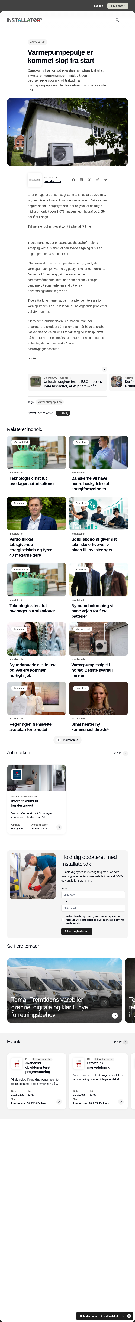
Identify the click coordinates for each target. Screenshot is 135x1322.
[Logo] (24, 20)
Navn (64, 888)
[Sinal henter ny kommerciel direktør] (98, 707)
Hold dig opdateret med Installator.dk (102, 1316)
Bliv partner (117, 5)
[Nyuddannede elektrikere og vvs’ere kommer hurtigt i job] (36, 650)
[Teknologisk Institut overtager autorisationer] (36, 461)
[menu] (126, 20)
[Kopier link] (105, 180)
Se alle (117, 753)
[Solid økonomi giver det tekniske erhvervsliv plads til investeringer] (98, 525)
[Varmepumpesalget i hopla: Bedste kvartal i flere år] (98, 650)
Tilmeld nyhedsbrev (76, 931)
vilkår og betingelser (82, 919)
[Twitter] (89, 180)
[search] (117, 20)
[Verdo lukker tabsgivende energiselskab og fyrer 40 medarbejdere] (36, 527)
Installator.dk (52, 181)
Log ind (98, 5)
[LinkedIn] (81, 180)
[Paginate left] (10, 799)
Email (64, 901)
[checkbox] (62, 919)
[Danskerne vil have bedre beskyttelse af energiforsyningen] (98, 464)
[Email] (97, 180)
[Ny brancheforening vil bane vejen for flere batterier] (98, 591)
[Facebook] (74, 180)
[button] (104, 369)
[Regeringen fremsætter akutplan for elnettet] (36, 707)
